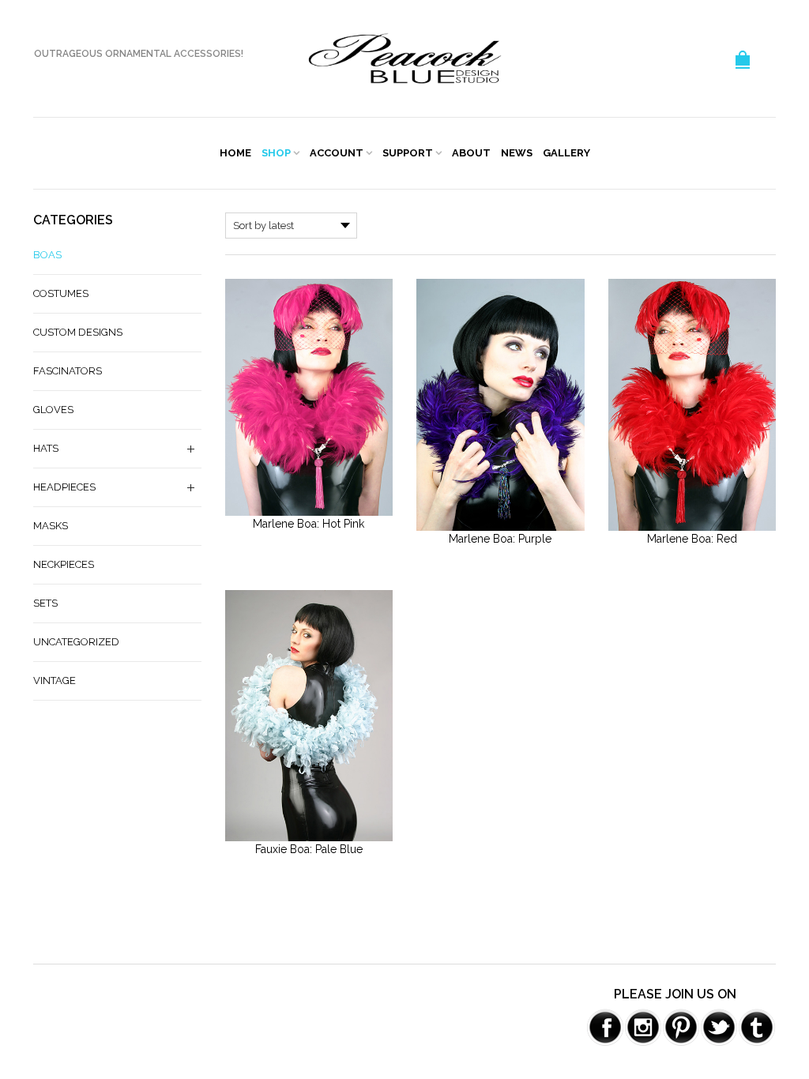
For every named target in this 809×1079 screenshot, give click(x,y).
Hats (45, 448)
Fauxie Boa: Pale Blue (309, 849)
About (471, 153)
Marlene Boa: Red (692, 538)
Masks (50, 526)
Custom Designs (77, 332)
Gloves (53, 409)
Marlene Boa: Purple (500, 538)
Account (336, 153)
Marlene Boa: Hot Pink (308, 523)
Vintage (54, 680)
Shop (276, 153)
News (516, 153)
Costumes (60, 293)
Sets (45, 603)
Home (235, 153)
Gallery (566, 153)
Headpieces (64, 487)
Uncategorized (76, 642)
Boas (47, 255)
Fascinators (67, 371)
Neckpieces (63, 564)
